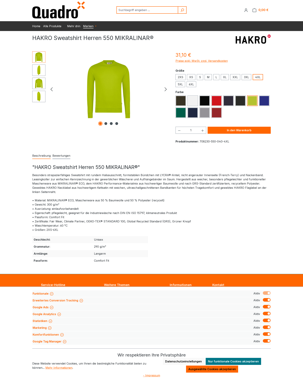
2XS (180, 77)
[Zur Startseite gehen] (58, 9)
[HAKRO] (253, 39)
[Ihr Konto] (246, 9)
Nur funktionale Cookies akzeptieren (233, 361)
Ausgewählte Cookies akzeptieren (212, 369)
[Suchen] (182, 10)
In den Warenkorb (239, 130)
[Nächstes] (165, 89)
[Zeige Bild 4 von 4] (116, 123)
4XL (258, 77)
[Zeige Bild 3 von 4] (111, 123)
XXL (235, 77)
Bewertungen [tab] (61, 155)
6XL (191, 84)
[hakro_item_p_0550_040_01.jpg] (108, 89)
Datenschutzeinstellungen (183, 361)
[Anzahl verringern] (179, 130)
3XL (246, 77)
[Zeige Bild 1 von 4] (100, 123)
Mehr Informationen (58, 367)
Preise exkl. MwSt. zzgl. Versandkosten (202, 61)
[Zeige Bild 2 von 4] (106, 123)
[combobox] (147, 10)
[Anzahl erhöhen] (202, 130)
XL (225, 77)
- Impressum (151, 375)
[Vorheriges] (51, 89)
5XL (180, 84)
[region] (100, 89)
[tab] (41, 156)
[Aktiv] (267, 293)
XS (191, 77)
